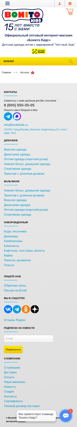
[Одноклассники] (26, 312)
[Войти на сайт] (70, 3)
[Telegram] (17, 312)
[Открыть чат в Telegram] (8, 119)
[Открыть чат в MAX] (17, 119)
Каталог (9, 61)
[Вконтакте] (8, 312)
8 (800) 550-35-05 (19, 105)
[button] (7, 3)
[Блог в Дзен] (35, 312)
